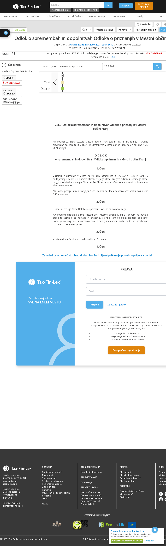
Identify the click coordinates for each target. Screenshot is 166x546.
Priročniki (46, 489)
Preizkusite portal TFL (91, 495)
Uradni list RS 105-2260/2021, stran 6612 (91, 44)
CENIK (45, 503)
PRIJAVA (125, 5)
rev (54, 82)
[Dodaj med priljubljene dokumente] (157, 24)
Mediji (140, 16)
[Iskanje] (108, 5)
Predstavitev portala (52, 472)
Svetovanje (118, 16)
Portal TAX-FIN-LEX (27, 7)
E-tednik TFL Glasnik (91, 501)
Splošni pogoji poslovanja (95, 539)
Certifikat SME (80, 525)
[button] (157, 66)
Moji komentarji (127, 480)
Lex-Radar (145, 24)
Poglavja (122, 29)
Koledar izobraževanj (91, 472)
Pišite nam (125, 497)
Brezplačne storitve (90, 492)
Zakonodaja (48, 475)
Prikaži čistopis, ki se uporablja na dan (63, 66)
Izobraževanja (97, 16)
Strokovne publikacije (52, 480)
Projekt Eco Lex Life (117, 525)
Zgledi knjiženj (49, 486)
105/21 (113, 56)
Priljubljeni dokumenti (130, 478)
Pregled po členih (104, 29)
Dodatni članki (88, 504)
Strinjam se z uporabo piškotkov (127, 541)
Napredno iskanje (61, 9)
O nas (162, 472)
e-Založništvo (75, 16)
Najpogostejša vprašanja (132, 491)
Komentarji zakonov (52, 483)
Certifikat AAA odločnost (57, 525)
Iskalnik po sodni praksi (86, 9)
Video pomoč (126, 494)
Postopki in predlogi (146, 29)
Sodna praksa (49, 478)
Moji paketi (125, 472)
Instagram (161, 499)
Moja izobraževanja (129, 475)
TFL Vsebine (32, 16)
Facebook (161, 494)
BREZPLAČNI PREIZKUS (143, 5)
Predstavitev (11, 16)
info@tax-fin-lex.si (14, 505)
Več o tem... (150, 541)
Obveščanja (53, 16)
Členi (84, 29)
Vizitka (162, 475)
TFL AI (44, 498)
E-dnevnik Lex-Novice (91, 498)
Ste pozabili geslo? (116, 304)
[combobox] (77, 5)
